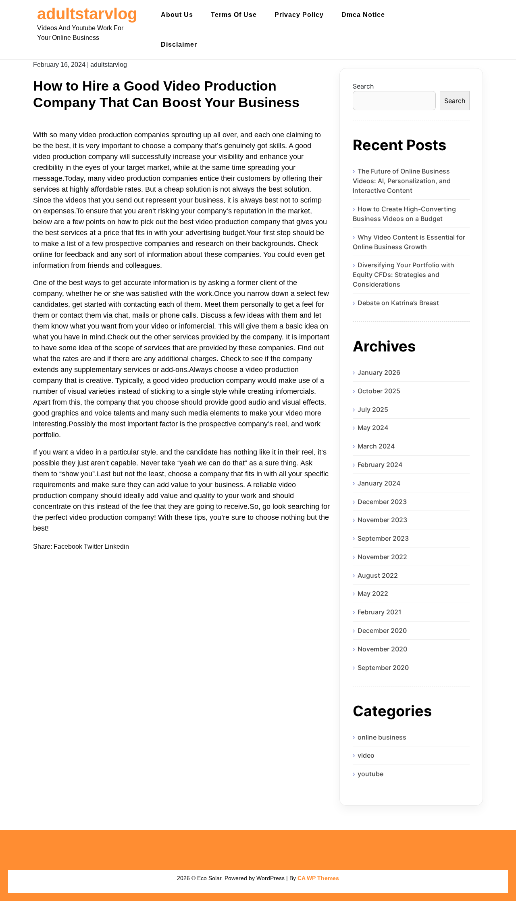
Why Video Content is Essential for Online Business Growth (409, 242)
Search (363, 86)
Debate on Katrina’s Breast (398, 303)
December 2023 (382, 502)
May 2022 (373, 593)
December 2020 (382, 630)
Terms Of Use (234, 14)
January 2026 (379, 372)
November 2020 (382, 649)
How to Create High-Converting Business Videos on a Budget (404, 214)
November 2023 (382, 520)
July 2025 (373, 409)
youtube (370, 774)
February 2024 (380, 465)
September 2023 (383, 538)
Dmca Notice (363, 14)
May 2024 (373, 428)
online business (382, 737)
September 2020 (383, 667)
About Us (177, 14)
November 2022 (382, 557)
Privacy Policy (299, 14)
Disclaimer (179, 44)
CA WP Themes (318, 878)
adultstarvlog (87, 14)
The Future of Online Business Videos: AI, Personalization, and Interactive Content (402, 180)
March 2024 (376, 446)
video (366, 755)
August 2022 (378, 575)
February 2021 (380, 612)
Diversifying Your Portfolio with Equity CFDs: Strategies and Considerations (403, 274)
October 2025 (379, 391)
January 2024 (379, 483)
